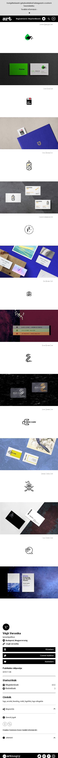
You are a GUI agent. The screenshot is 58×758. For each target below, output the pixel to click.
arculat (9, 701)
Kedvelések (11, 688)
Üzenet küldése (47, 655)
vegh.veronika (12, 644)
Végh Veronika (12, 633)
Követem (50, 649)
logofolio (28, 701)
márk (22, 701)
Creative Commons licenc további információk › (20, 730)
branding (16, 701)
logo (4, 701)
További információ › (29, 9)
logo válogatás (37, 701)
